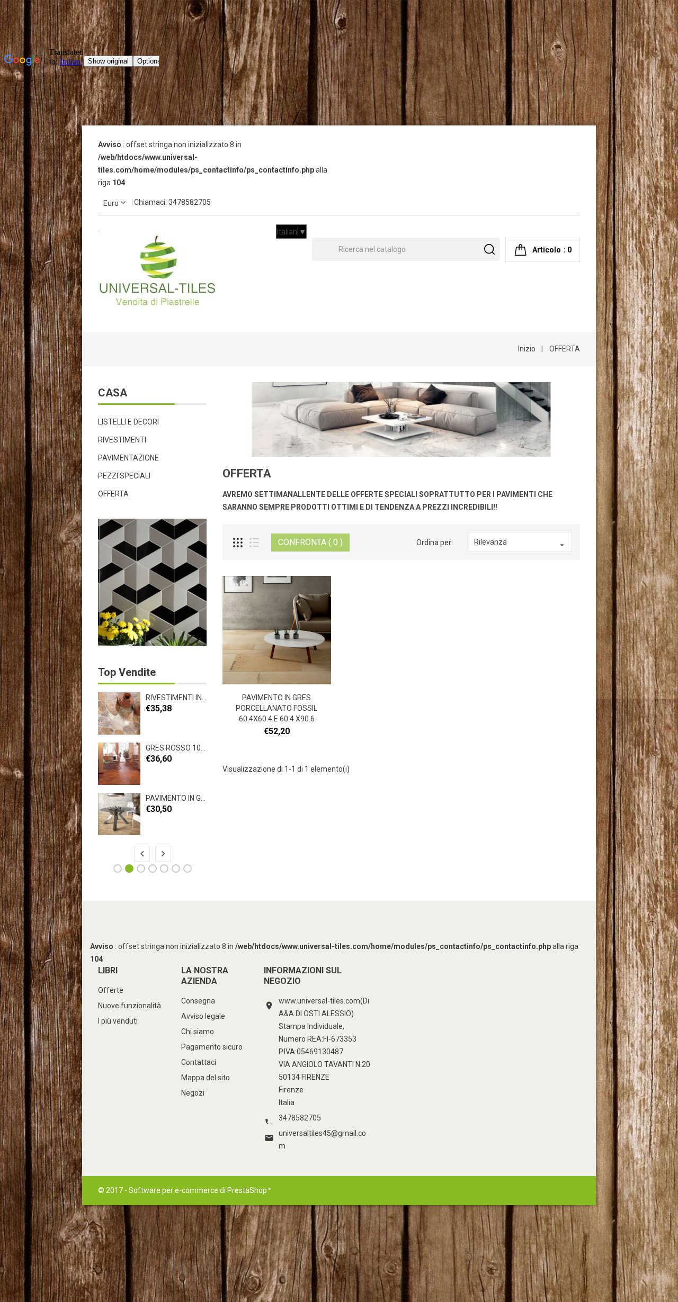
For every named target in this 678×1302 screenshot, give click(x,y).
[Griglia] (237, 542)
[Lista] (254, 542)
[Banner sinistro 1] (152, 582)
